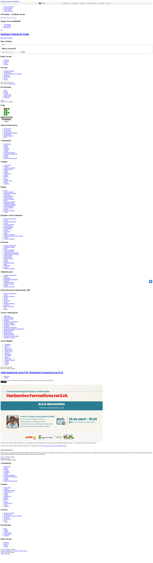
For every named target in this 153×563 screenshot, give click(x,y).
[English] (4, 17)
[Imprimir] (6, 376)
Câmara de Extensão (9, 262)
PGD (5, 137)
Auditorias (6, 320)
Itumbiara (6, 176)
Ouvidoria (6, 75)
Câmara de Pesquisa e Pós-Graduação (13, 236)
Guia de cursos (7, 94)
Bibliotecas (7, 345)
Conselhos (6, 148)
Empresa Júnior (8, 257)
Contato (6, 79)
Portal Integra (8, 354)
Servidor (6, 93)
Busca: (4, 52)
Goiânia (6, 172)
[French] (6, 17)
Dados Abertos (7, 331)
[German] (8, 17)
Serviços (6, 209)
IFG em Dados (7, 131)
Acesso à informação (92, 3)
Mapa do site (7, 27)
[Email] (6, 377)
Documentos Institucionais (10, 133)
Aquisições (6, 281)
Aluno (5, 90)
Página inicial (12, 83)
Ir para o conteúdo (9, 6)
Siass (5, 307)
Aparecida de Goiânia (9, 168)
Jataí (5, 178)
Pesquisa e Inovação (9, 224)
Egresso (6, 91)
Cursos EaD (7, 130)
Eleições (6, 155)
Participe (82, 3)
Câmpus (6, 146)
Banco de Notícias (8, 135)
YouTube (6, 546)
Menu (2, 100)
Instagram (6, 543)
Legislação (101, 3)
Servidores (6, 326)
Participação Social (8, 319)
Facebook (6, 542)
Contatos (6, 156)
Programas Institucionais (10, 221)
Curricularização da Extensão (11, 252)
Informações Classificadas (10, 327)
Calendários (7, 344)
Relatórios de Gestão (9, 334)
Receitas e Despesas (9, 283)
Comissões (6, 149)
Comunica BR (74, 3)
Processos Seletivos (9, 192)
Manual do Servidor (9, 306)
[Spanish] (13, 17)
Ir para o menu (8, 8)
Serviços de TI (8, 351)
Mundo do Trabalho (9, 360)
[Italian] (11, 17)
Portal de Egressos (8, 258)
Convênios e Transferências (11, 321)
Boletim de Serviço (8, 333)
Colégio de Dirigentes (9, 152)
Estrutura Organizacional (10, 193)
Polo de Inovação (8, 226)
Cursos (5, 190)
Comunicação (7, 72)
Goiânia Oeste (7, 173)
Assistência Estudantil (9, 247)
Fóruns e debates (8, 197)
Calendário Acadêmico (9, 202)
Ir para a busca (8, 9)
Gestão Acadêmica (8, 207)
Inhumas (6, 175)
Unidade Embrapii (8, 227)
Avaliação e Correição (9, 337)
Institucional (7, 316)
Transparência (7, 76)
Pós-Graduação (8, 228)
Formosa (6, 170)
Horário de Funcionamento (10, 158)
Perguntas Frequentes (9, 210)
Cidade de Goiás (8, 169)
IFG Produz (7, 355)
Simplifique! (66, 3)
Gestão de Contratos (9, 282)
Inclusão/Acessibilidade (10, 204)
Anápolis (6, 166)
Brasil (43, 3)
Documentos (7, 194)
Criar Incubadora (8, 255)
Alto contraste (7, 26)
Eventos (6, 230)
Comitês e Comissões (9, 234)
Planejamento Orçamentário (11, 279)
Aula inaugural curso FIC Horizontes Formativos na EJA (32, 372)
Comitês (6, 151)
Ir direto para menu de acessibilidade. (10, 1)
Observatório (7, 358)
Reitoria (6, 145)
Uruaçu (6, 182)
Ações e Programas (9, 317)
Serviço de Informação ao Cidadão (12, 73)
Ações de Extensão (8, 251)
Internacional (7, 348)
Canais (108, 3)
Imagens (6, 363)
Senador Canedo (8, 180)
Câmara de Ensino (8, 196)
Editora (6, 357)
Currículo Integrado (9, 206)
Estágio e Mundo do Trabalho (11, 254)
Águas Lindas (7, 165)
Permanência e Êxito (9, 203)
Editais (5, 200)
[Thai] (15, 17)
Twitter (5, 545)
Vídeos (6, 364)
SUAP (5, 78)
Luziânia (6, 179)
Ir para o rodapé (8, 11)
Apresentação (7, 144)
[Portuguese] (2, 17)
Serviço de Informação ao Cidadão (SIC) (14, 329)
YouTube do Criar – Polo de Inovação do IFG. (55, 445)
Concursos (6, 97)
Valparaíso (6, 183)
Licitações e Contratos (9, 324)
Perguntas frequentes (9, 71)
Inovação (6, 353)
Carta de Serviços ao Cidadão (11, 336)
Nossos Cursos (7, 128)
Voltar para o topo (5, 458)
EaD (5, 347)
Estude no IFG (7, 96)
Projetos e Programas (9, 199)
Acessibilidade (7, 24)
